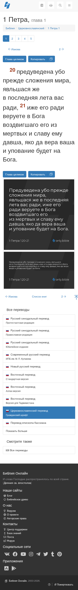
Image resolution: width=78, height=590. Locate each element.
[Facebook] (15, 553)
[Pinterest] (59, 553)
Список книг (39, 296)
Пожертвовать (64, 584)
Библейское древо (17, 499)
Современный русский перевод (28, 356)
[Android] (14, 568)
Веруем (11, 510)
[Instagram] (31, 553)
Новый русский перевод (25, 366)
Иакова (15, 49)
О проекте (13, 514)
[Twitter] (45, 553)
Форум (11, 540)
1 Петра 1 (54, 28)
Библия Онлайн (18, 580)
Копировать (38, 59)
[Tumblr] (52, 553)
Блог (9, 495)
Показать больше (16, 431)
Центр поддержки (17, 529)
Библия (10, 28)
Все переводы (18, 450)
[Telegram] (38, 553)
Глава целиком (14, 59)
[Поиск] (60, 5)
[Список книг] (42, 5)
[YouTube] (23, 553)
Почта (10, 537)
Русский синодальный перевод (27, 320)
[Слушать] (51, 5)
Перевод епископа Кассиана (28, 422)
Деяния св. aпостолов (17, 483)
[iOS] (6, 568)
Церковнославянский (31, 28)
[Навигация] (69, 5)
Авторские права (16, 518)
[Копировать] (51, 59)
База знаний (14, 533)
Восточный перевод (20, 376)
